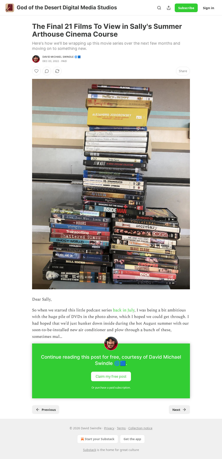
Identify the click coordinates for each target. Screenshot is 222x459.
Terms (121, 428)
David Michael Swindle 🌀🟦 (61, 56)
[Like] (36, 71)
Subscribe (186, 8)
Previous (49, 409)
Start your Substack (99, 439)
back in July (123, 310)
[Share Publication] (168, 7)
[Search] (159, 7)
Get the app (132, 439)
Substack (89, 450)
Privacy (109, 428)
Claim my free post (111, 376)
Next (176, 409)
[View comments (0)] (46, 71)
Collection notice (140, 428)
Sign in (208, 8)
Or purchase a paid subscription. (111, 387)
